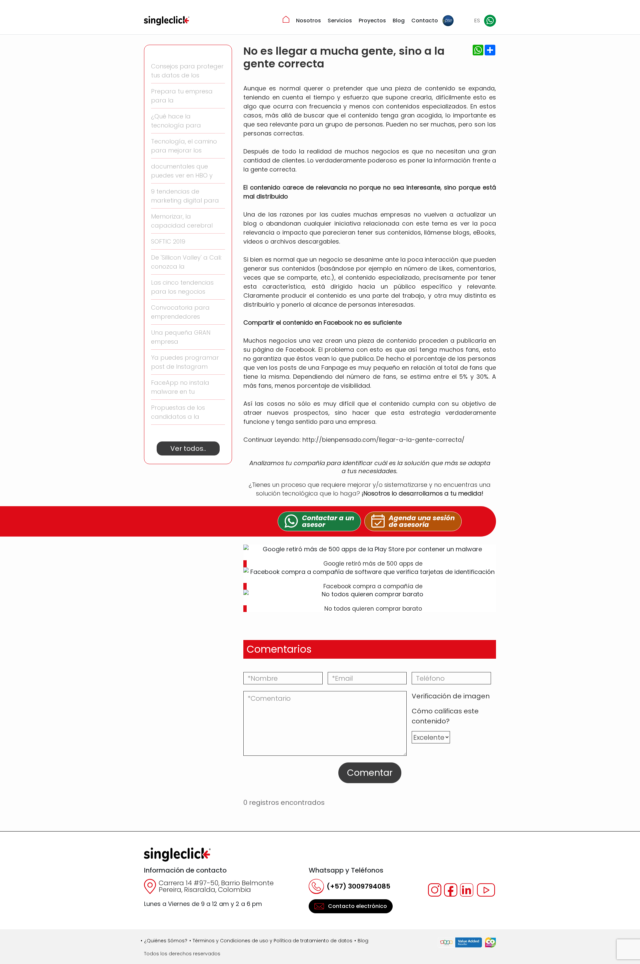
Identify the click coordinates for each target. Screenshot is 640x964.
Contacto (424, 20)
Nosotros (308, 20)
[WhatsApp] (490, 21)
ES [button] (477, 20)
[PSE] (448, 21)
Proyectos (372, 20)
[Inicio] (286, 19)
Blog (399, 20)
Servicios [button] (340, 20)
